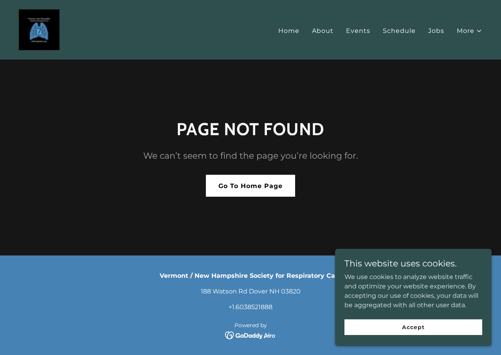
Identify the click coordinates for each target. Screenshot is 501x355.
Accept (413, 326)
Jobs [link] (436, 30)
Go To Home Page (250, 186)
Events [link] (358, 30)
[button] (469, 31)
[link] (39, 29)
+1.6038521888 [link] (250, 307)
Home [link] (288, 30)
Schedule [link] (399, 30)
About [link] (322, 30)
